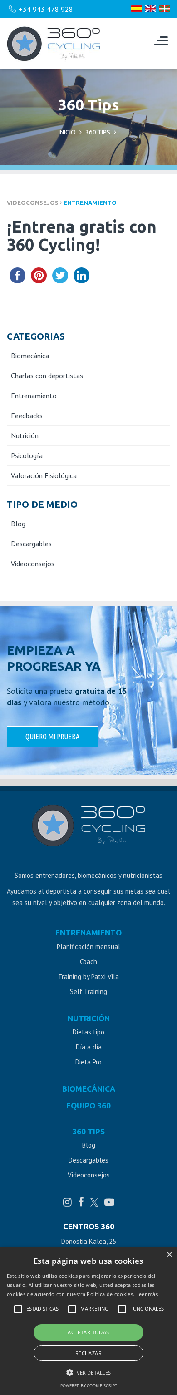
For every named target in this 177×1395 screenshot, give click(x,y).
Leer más (147, 1294)
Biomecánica (30, 355)
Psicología (27, 455)
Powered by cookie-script (88, 1386)
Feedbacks (27, 415)
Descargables (31, 543)
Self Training (88, 991)
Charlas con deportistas (47, 375)
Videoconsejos (32, 563)
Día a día (89, 1047)
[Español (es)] (136, 9)
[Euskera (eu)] (164, 9)
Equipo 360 (88, 1106)
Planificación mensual (88, 946)
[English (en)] (150, 9)
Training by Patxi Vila (88, 976)
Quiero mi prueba (52, 736)
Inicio (67, 132)
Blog (18, 523)
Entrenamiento (90, 202)
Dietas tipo (88, 1032)
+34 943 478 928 (46, 9)
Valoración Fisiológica (44, 475)
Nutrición (25, 435)
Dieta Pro (88, 1062)
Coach (88, 961)
